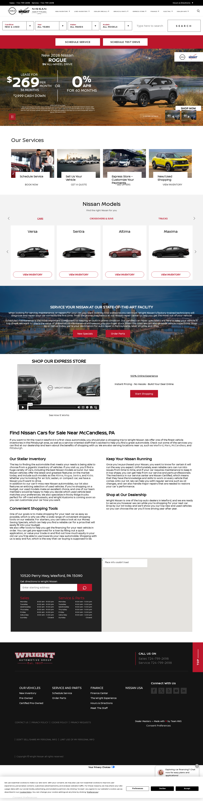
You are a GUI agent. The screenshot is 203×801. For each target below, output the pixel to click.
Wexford (158, 445)
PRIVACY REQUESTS (81, 722)
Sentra (77, 475)
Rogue (68, 475)
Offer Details (151, 116)
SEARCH (184, 26)
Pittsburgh (16, 448)
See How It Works (59, 415)
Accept (187, 788)
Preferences (137, 788)
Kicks (90, 475)
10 (193, 86)
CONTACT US (21, 722)
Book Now (169, 184)
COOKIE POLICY (59, 722)
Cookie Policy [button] (26, 792)
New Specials (85, 333)
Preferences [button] (92, 792)
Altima (59, 475)
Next (189, 117)
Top (198, 661)
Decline (162, 788)
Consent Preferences (158, 725)
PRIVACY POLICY (40, 722)
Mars (167, 445)
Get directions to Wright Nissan (38, 581)
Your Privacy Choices (99, 767)
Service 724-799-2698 (155, 662)
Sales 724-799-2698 (154, 658)
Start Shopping (144, 393)
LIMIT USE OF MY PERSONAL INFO (77, 739)
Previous (173, 117)
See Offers (78, 184)
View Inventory (126, 184)
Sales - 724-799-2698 (20, 3)
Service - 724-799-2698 (43, 3)
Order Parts (118, 333)
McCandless (178, 445)
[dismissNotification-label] (197, 766)
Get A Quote (33, 184)
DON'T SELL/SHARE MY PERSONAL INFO (36, 739)
